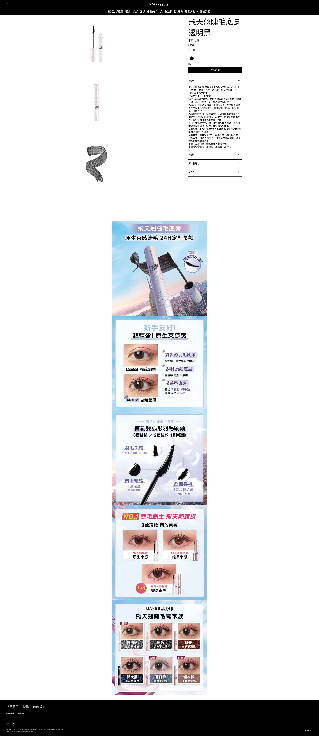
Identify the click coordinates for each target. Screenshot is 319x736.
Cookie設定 (39, 706)
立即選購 (215, 70)
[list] (215, 60)
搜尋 (26, 706)
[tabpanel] (215, 61)
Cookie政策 (10, 713)
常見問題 (12, 706)
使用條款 (21, 713)
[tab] (189, 50)
